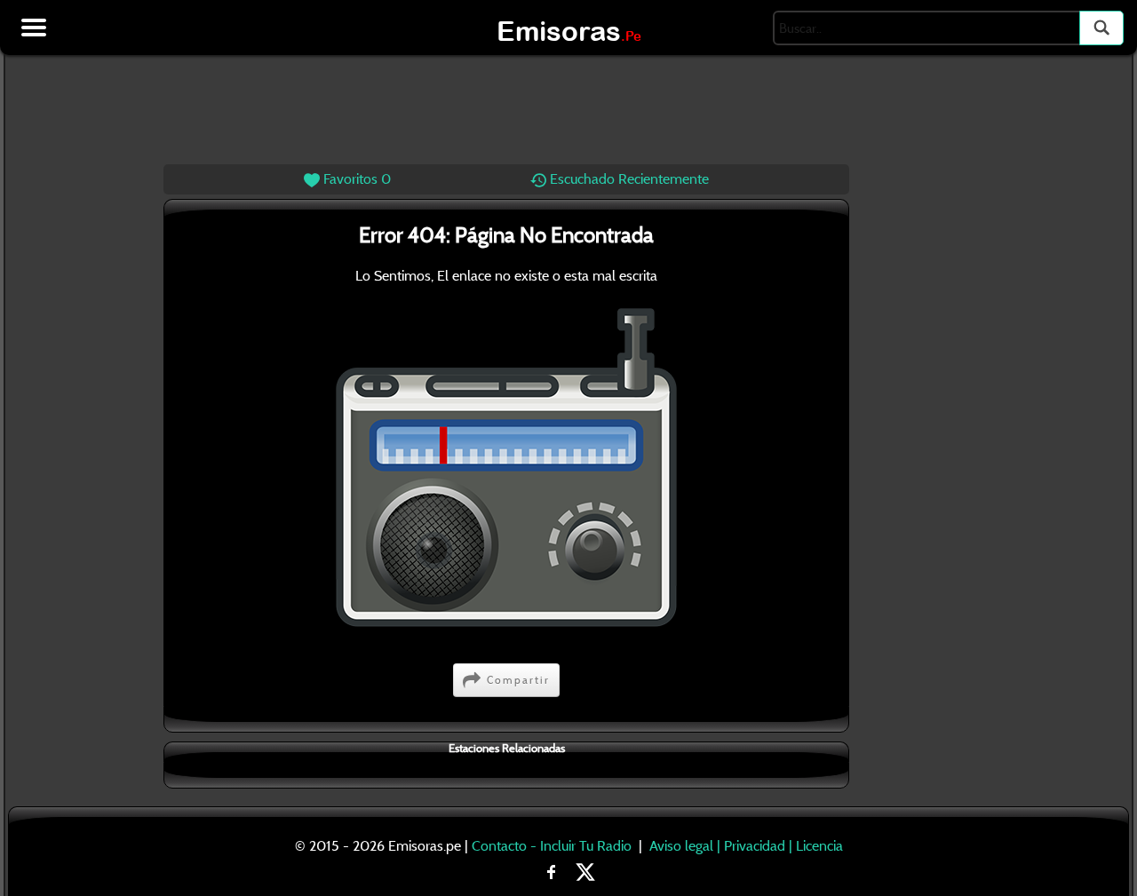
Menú (34, 27)
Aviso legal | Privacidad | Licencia (746, 845)
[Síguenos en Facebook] (552, 870)
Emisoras (569, 31)
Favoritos (355, 178)
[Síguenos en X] (585, 870)
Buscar (1101, 28)
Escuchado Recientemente (627, 178)
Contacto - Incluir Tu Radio (552, 845)
